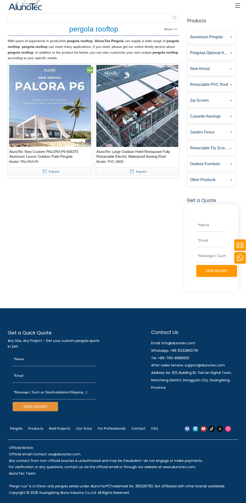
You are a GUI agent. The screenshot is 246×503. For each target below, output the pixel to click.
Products (35, 428)
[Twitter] (220, 429)
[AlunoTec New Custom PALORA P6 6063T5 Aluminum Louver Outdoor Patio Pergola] (50, 106)
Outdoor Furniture (205, 164)
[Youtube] (204, 429)
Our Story (84, 428)
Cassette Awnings (205, 116)
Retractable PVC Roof (209, 84)
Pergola (16, 428)
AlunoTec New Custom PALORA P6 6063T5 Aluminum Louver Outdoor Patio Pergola (43, 154)
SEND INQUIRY (217, 270)
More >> (170, 29)
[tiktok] (212, 429)
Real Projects (59, 428)
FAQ (154, 428)
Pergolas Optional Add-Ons (212, 53)
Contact (138, 428)
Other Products (202, 180)
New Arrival (200, 69)
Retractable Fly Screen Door (212, 148)
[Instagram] (228, 429)
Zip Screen (199, 100)
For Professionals (112, 428)
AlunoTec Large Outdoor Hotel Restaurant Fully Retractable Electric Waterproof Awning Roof (133, 154)
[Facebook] (187, 429)
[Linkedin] (195, 429)
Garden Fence (202, 132)
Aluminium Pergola (206, 37)
